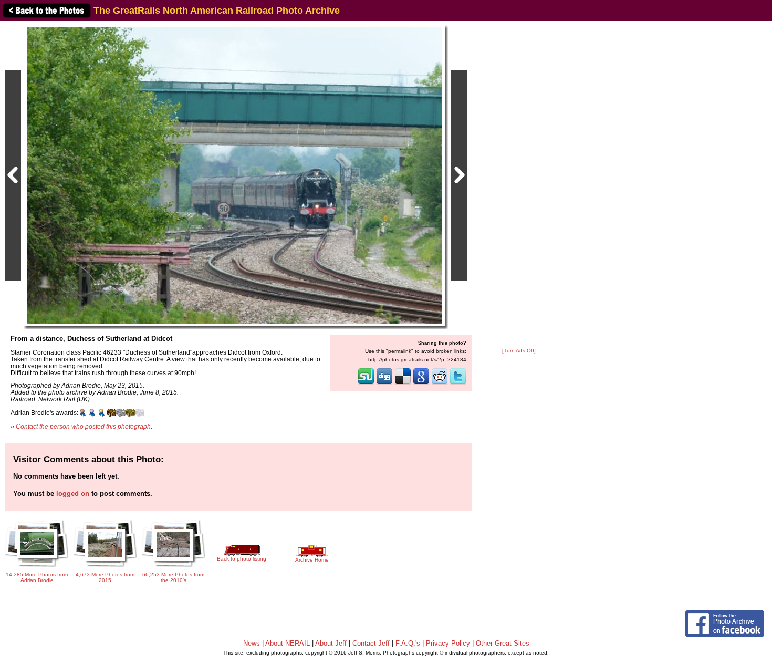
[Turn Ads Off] (519, 351)
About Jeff (331, 643)
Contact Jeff (371, 643)
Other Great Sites (502, 643)
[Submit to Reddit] (439, 383)
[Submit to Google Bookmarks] (421, 383)
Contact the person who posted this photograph (83, 426)
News (251, 643)
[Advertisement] (519, 185)
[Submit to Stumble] (366, 383)
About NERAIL (287, 643)
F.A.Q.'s (407, 643)
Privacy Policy (448, 643)
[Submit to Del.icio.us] (402, 383)
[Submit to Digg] (384, 383)
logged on (72, 493)
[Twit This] (458, 383)
